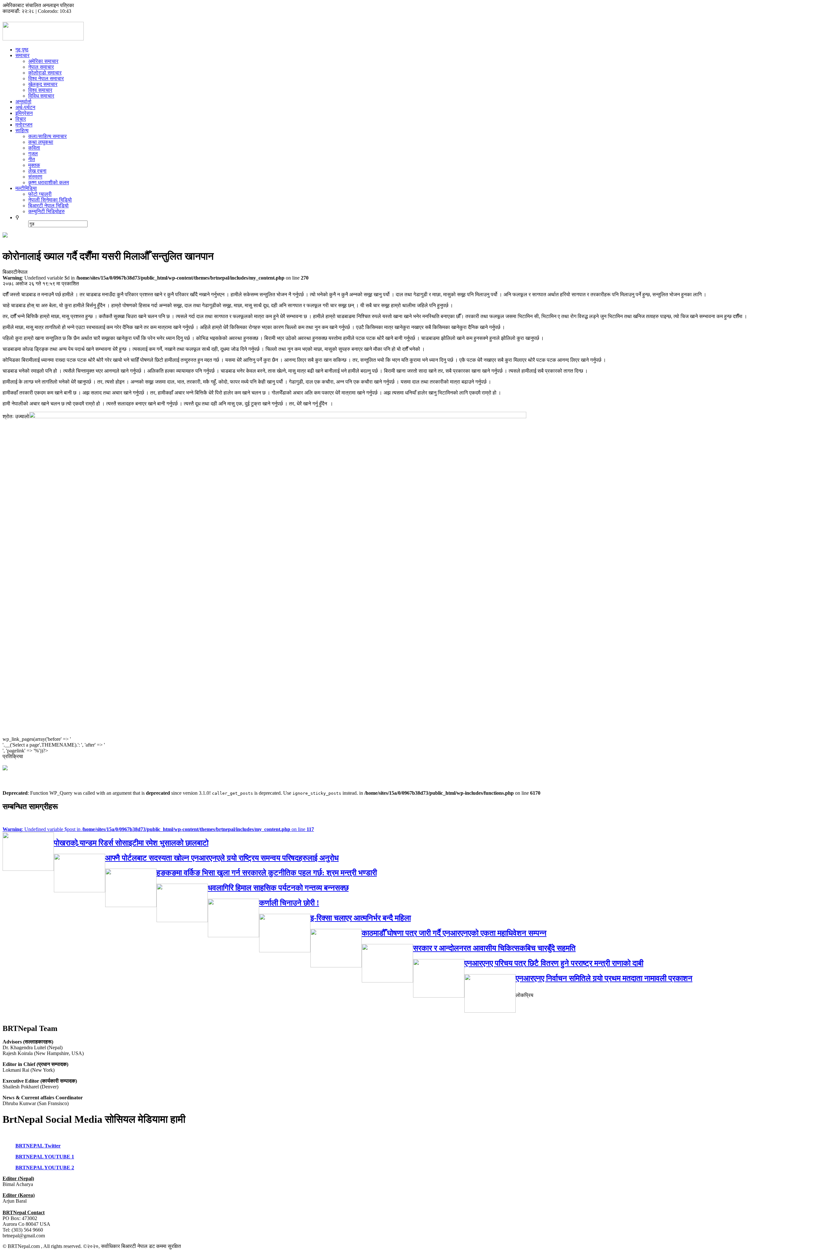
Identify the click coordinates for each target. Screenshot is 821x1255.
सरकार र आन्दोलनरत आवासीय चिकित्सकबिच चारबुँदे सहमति (494, 948)
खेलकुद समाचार (42, 84)
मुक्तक (34, 165)
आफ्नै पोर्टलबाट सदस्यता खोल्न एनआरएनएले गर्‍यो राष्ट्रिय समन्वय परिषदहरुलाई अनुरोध (222, 858)
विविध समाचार (41, 96)
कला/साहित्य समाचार (47, 136)
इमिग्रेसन (24, 113)
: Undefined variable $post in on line (158, 829)
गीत (31, 159)
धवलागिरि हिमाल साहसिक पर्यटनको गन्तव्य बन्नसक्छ (278, 888)
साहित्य (22, 130)
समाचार (22, 55)
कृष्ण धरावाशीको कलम (48, 182)
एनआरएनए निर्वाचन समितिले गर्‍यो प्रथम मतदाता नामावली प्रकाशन (604, 978)
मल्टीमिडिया (26, 188)
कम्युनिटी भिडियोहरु (46, 211)
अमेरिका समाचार (43, 61)
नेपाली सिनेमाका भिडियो (50, 200)
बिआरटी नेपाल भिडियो (48, 205)
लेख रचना (37, 171)
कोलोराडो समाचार (45, 72)
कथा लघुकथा (40, 142)
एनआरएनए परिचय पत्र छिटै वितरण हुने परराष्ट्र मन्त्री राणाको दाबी (553, 963)
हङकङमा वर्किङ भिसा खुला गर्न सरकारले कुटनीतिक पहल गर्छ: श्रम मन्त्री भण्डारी (267, 873)
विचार (20, 119)
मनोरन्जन (23, 124)
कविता (34, 148)
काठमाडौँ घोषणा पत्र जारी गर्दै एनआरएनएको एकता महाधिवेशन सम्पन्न (454, 933)
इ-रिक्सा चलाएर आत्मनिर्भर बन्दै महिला (360, 918)
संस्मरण (35, 176)
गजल (33, 153)
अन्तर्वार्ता (23, 101)
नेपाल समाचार (41, 67)
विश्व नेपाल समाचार (46, 78)
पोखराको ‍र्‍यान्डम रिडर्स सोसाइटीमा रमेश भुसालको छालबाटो (131, 843)
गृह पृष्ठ (22, 49)
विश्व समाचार (40, 90)
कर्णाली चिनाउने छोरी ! (289, 903)
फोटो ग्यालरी (40, 194)
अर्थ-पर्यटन (25, 107)
